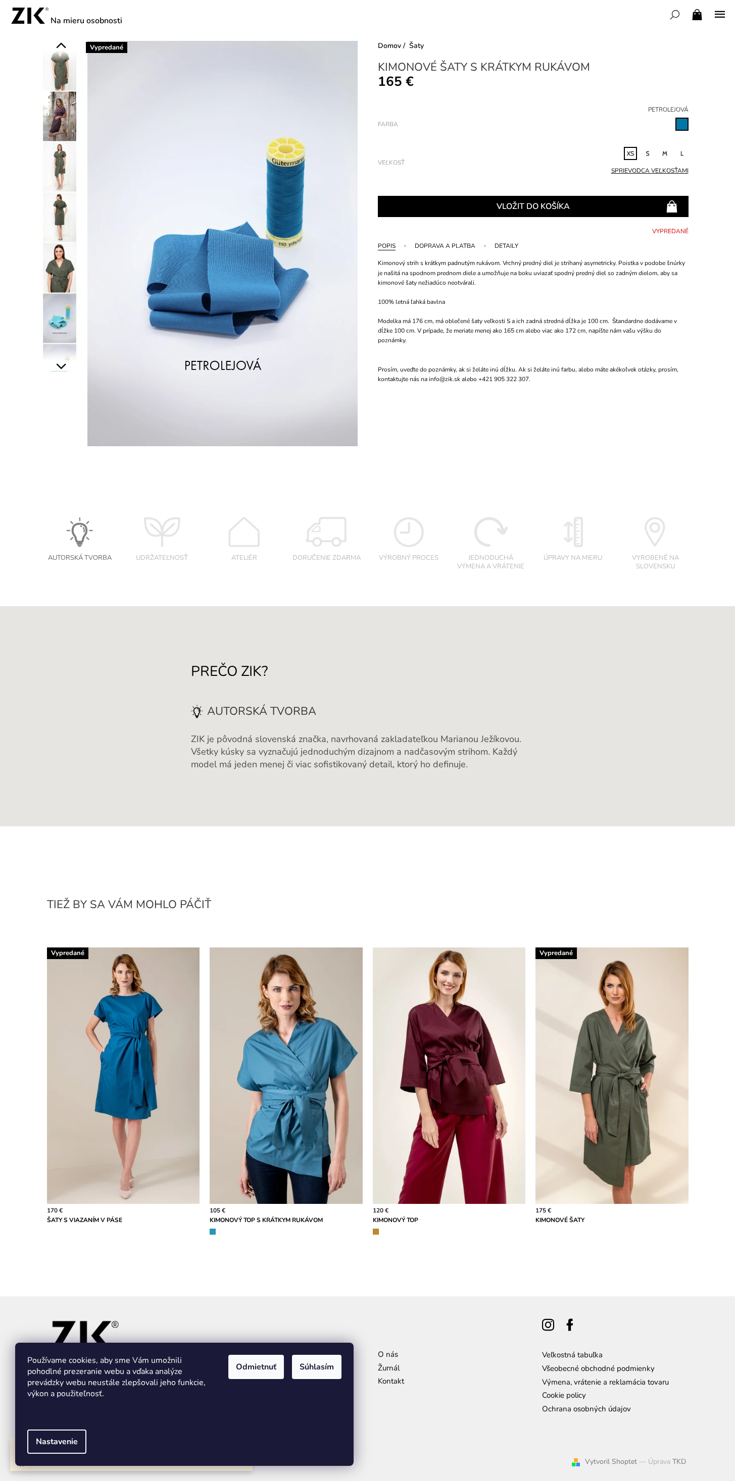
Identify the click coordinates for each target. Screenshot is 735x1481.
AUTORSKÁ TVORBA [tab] (80, 557)
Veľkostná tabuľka (572, 1355)
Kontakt (391, 1381)
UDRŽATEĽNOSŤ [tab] (162, 557)
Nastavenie (57, 1441)
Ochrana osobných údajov (586, 1409)
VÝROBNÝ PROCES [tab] (408, 557)
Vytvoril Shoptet (611, 1461)
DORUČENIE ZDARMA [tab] (326, 557)
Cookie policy (564, 1395)
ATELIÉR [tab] (244, 557)
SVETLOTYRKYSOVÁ (213, 1232)
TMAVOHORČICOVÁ (376, 1232)
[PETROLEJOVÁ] (682, 124)
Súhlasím (317, 1366)
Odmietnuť (256, 1366)
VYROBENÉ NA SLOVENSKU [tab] (655, 562)
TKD (679, 1461)
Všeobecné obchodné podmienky (598, 1368)
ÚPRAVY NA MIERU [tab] (573, 557)
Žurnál (389, 1368)
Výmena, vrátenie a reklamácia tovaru (605, 1382)
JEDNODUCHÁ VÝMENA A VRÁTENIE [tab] (490, 562)
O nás (388, 1354)
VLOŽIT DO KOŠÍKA (533, 206)
